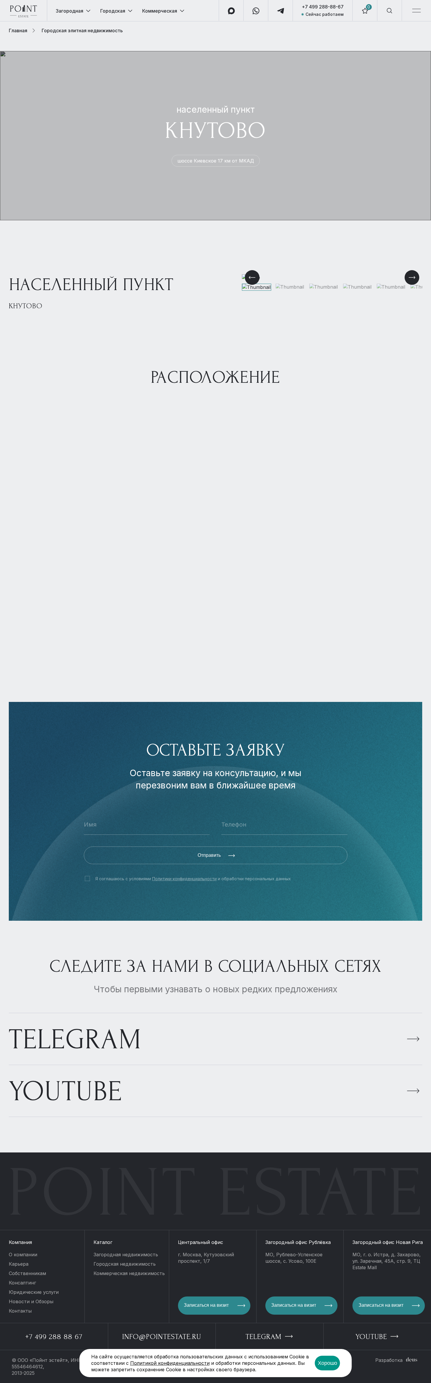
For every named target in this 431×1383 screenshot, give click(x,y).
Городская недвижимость (125, 1264)
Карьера (18, 1264)
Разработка (389, 1360)
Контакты (20, 1311)
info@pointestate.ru (161, 1337)
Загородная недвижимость (126, 1254)
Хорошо (327, 1363)
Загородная (69, 11)
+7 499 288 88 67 (53, 1337)
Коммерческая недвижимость (129, 1273)
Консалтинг (22, 1283)
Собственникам (27, 1273)
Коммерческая (159, 11)
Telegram (75, 1039)
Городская (112, 11)
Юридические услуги (34, 1292)
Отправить (210, 855)
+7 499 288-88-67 (323, 7)
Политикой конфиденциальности (170, 1363)
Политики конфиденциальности (184, 878)
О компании (23, 1254)
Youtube (65, 1091)
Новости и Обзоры (31, 1301)
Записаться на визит (206, 1305)
